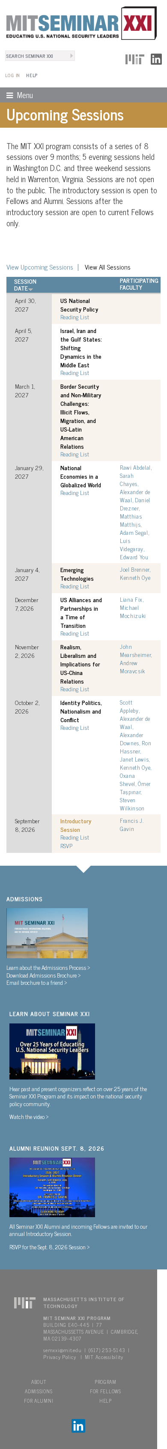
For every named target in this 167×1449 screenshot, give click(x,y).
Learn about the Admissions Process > (48, 967)
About (38, 1382)
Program (105, 1382)
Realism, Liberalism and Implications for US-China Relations (80, 663)
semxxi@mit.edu (62, 1350)
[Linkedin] (156, 57)
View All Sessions (108, 266)
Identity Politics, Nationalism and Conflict (81, 711)
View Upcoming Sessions (39, 266)
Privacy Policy (59, 1357)
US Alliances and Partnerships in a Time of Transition (81, 612)
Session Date (25, 285)
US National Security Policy (79, 304)
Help (32, 75)
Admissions (38, 1391)
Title (67, 280)
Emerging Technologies (77, 573)
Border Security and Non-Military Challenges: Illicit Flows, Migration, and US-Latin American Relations (80, 416)
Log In (12, 75)
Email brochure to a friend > (36, 982)
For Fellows (105, 1391)
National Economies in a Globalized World (80, 476)
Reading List (74, 316)
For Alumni (38, 1400)
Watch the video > (29, 1116)
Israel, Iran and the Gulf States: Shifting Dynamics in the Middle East (81, 347)
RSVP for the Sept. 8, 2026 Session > (49, 1246)
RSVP (66, 845)
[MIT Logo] (134, 57)
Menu (16, 94)
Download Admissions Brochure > (43, 975)
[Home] (78, 21)
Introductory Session (75, 825)
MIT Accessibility (104, 1357)
